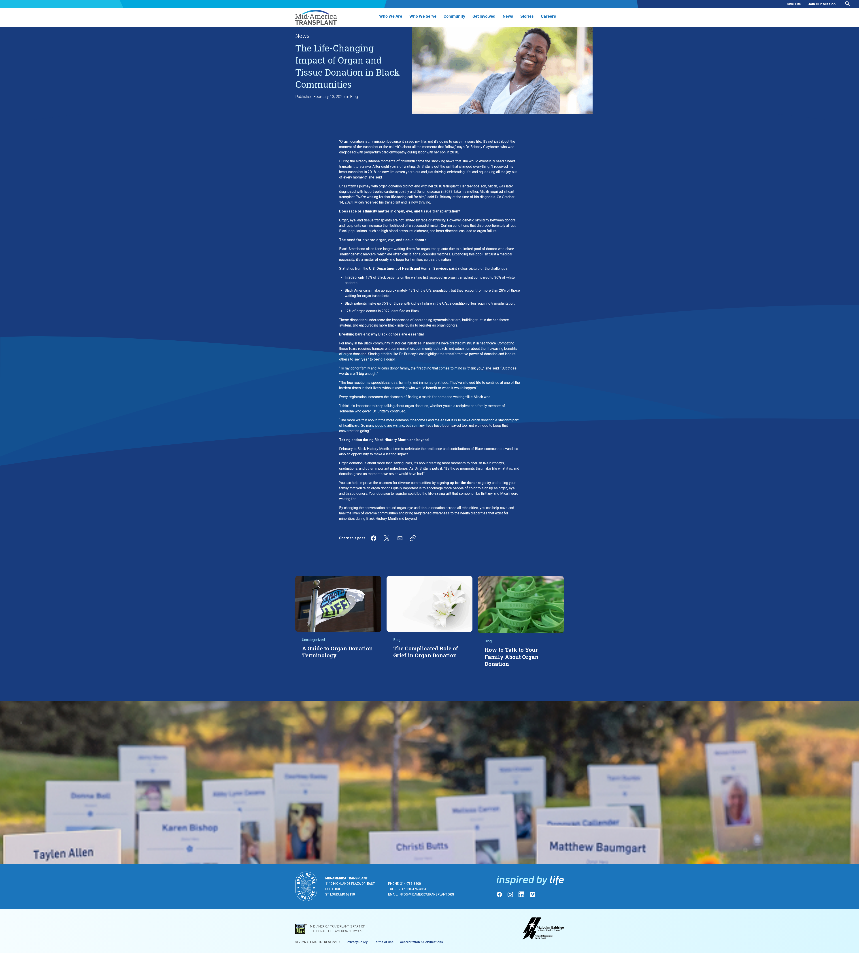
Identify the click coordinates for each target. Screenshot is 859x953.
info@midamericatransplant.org (426, 894)
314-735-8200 (410, 883)
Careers (548, 16)
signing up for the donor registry (464, 483)
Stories (527, 16)
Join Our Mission (822, 3)
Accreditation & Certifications (421, 942)
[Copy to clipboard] (413, 538)
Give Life (794, 3)
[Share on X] (386, 538)
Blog (354, 96)
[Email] (400, 538)
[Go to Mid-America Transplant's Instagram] (510, 894)
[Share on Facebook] (373, 538)
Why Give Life (472, 786)
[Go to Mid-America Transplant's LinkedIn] (521, 894)
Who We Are (390, 16)
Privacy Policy (357, 942)
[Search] (847, 3)
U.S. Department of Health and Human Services (408, 268)
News (508, 16)
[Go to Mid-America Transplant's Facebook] (499, 894)
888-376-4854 (416, 889)
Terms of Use (383, 942)
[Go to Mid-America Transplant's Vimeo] (532, 894)
